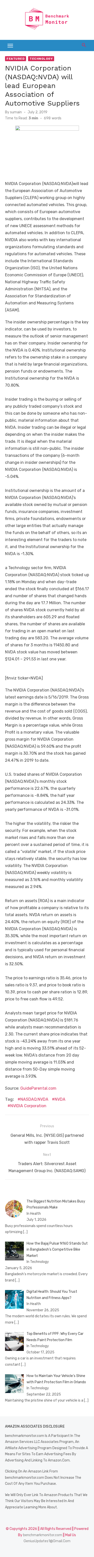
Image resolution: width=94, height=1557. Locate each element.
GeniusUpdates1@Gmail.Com (47, 1541)
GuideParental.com (38, 1088)
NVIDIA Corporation (28, 1105)
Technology (41, 58)
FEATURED (16, 58)
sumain (16, 112)
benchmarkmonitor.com (42, 1535)
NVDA (60, 1099)
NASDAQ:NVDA (34, 1099)
